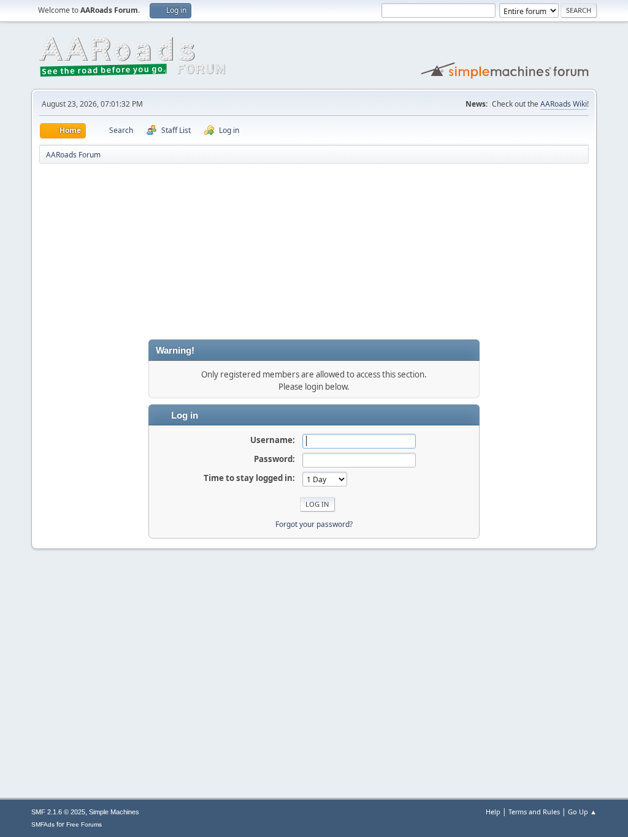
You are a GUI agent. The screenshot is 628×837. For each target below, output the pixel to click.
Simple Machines (114, 812)
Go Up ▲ (582, 811)
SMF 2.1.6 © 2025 (58, 812)
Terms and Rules (534, 811)
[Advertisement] (314, 253)
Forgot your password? (314, 524)
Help (493, 811)
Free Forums (84, 824)
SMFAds (43, 824)
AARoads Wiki (563, 104)
